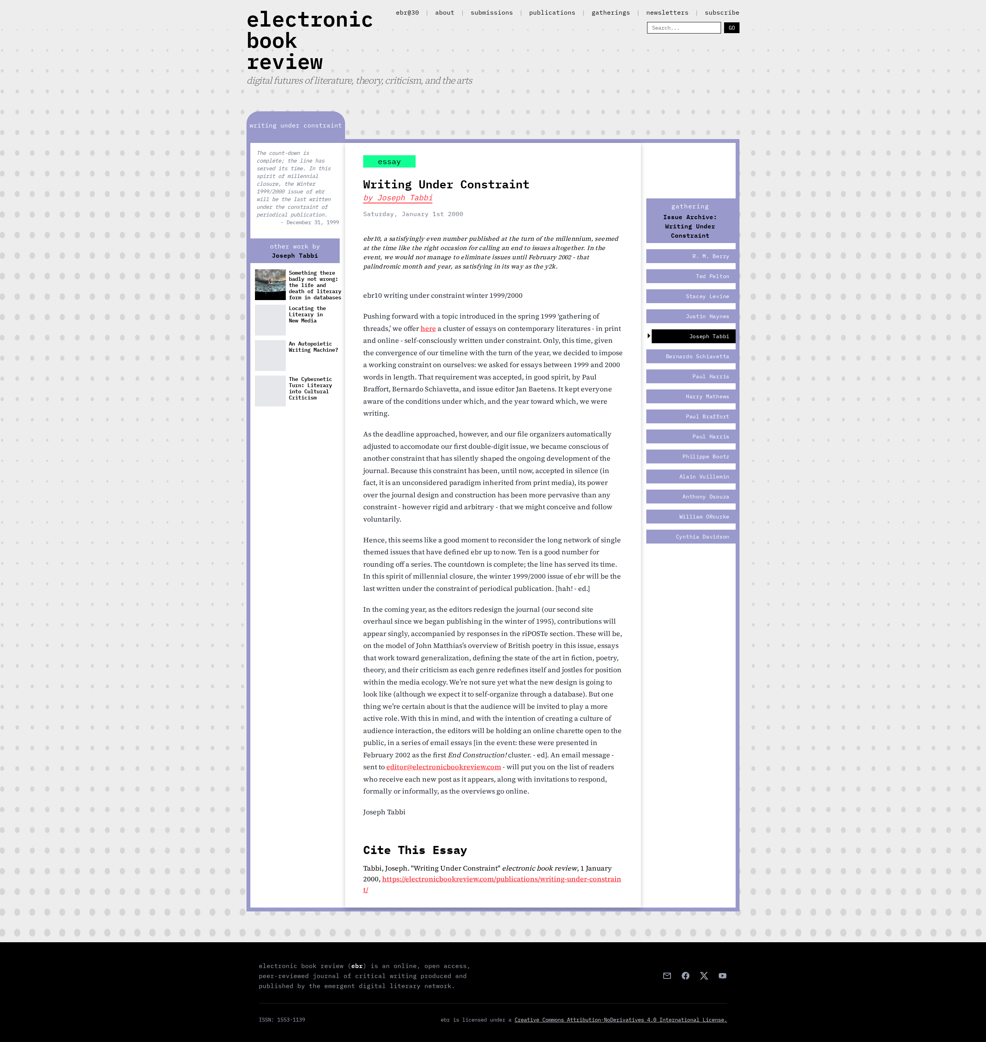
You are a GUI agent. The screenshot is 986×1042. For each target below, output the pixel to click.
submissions (492, 12)
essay (389, 161)
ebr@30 (407, 12)
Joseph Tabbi (295, 255)
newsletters (667, 12)
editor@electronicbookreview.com (443, 767)
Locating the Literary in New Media (307, 314)
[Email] (667, 975)
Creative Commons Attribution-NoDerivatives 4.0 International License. (621, 1019)
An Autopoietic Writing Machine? (313, 347)
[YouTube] (722, 975)
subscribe (722, 12)
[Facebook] (685, 975)
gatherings (611, 12)
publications (552, 12)
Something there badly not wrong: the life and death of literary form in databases (315, 284)
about (444, 12)
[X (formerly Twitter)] (704, 975)
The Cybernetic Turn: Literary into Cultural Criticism (310, 388)
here (428, 328)
